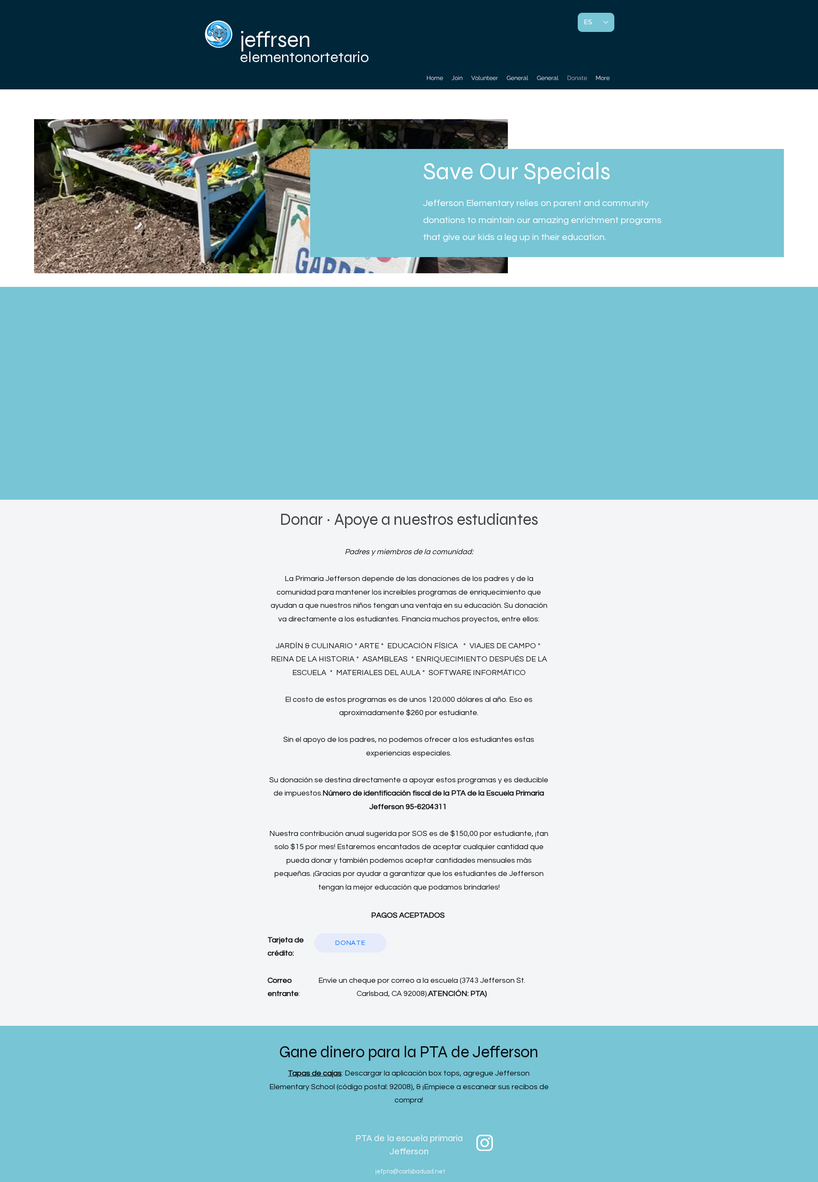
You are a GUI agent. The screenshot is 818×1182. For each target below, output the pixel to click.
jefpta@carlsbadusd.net (410, 1171)
